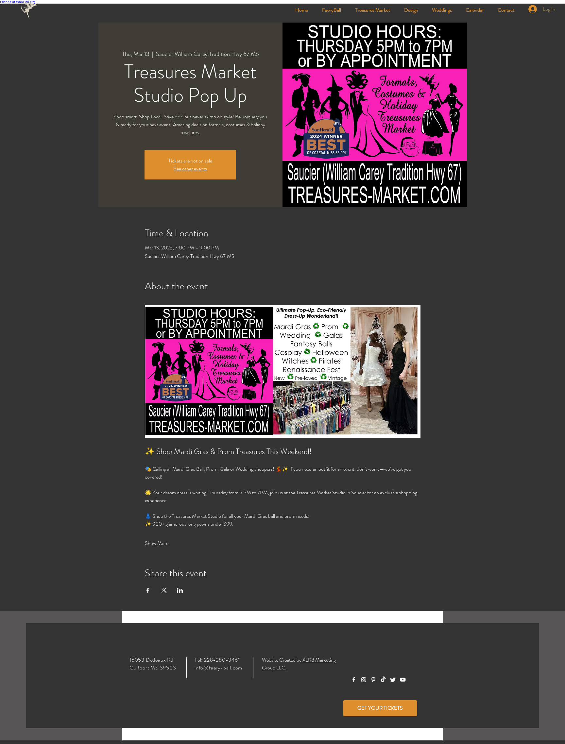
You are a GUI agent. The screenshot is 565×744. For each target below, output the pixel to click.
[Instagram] (363, 679)
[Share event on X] (164, 590)
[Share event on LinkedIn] (180, 590)
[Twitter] (393, 679)
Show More (156, 543)
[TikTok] (383, 679)
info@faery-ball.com (218, 667)
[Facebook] (354, 679)
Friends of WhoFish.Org (18, 2)
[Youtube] (403, 679)
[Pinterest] (373, 679)
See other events (190, 168)
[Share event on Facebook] (148, 590)
